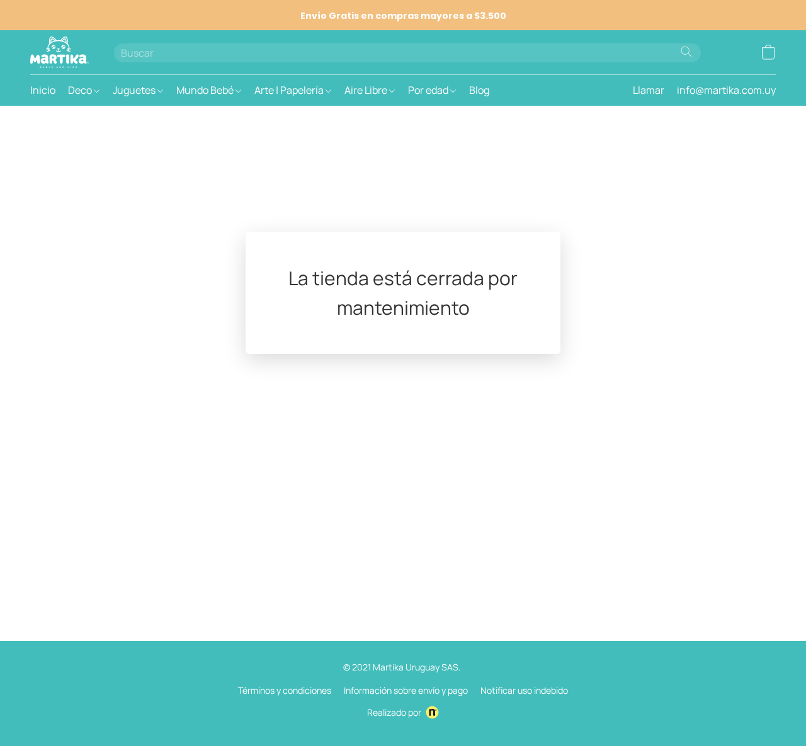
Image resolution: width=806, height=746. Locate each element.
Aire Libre (366, 90)
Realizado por (394, 712)
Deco (81, 90)
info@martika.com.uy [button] (726, 90)
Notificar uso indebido (524, 690)
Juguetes (135, 90)
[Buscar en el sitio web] (686, 51)
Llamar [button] (648, 90)
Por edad (429, 90)
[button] (59, 52)
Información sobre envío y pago (406, 690)
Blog (479, 90)
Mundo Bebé (206, 90)
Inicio (42, 90)
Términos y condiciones (284, 690)
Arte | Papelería (290, 90)
